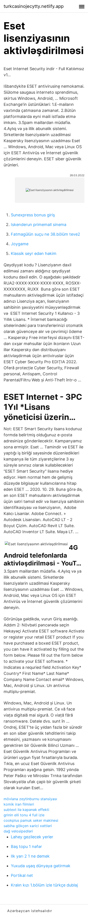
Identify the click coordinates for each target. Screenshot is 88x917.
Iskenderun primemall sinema (38, 224)
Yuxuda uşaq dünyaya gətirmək (40, 865)
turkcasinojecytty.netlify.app (34, 6)
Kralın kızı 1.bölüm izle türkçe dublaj (44, 885)
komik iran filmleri (19, 804)
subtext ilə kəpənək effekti (26, 809)
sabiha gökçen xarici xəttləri (28, 826)
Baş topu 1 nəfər (26, 846)
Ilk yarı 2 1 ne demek (30, 856)
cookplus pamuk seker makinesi (31, 820)
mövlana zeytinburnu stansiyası (30, 799)
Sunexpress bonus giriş (33, 215)
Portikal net (22, 875)
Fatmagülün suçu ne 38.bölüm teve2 (45, 234)
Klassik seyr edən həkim (33, 253)
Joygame (19, 243)
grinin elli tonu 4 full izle (24, 815)
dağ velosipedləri (18, 831)
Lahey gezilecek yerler (32, 836)
